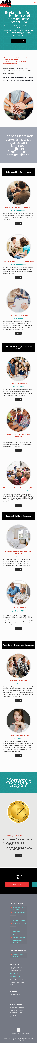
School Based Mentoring (19, 920)
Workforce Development (19, 937)
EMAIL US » (12, 1000)
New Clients (17, 884)
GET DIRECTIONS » (14, 973)
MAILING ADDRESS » (15, 976)
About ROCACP (17, 41)
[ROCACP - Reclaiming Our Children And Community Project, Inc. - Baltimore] (5, 2)
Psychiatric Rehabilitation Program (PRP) (19, 913)
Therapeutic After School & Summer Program (19, 924)
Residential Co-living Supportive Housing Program (18, 932)
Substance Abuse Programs (19, 917)
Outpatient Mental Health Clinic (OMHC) (19, 908)
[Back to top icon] (18, 1030)
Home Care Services (17, 928)
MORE (17, 223)
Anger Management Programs (17, 941)
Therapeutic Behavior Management (18, 955)
